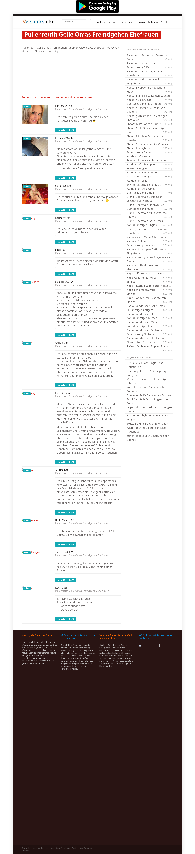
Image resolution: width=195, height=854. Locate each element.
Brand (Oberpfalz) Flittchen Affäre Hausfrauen (149, 231)
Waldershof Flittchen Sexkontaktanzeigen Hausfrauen (149, 159)
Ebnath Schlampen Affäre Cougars (149, 144)
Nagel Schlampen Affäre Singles (149, 292)
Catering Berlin (70, 848)
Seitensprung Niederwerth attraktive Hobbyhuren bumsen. (58, 97)
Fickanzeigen (126, 22)
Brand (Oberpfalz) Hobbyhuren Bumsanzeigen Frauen (149, 207)
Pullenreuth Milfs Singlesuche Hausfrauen (149, 73)
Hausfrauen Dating (105, 22)
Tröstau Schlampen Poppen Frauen (149, 346)
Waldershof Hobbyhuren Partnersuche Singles (149, 174)
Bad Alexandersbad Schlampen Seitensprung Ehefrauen (149, 332)
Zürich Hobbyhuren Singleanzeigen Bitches (148, 437)
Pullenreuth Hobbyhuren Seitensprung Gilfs (149, 65)
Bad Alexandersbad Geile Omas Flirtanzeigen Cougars (149, 308)
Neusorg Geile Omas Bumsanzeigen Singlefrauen (149, 101)
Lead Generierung (86, 848)
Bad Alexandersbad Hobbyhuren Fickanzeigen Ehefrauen (149, 340)
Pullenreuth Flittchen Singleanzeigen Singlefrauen (149, 81)
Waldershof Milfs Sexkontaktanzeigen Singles (149, 182)
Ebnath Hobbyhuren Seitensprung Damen (149, 150)
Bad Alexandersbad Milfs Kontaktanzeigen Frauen (149, 324)
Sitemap (25, 850)
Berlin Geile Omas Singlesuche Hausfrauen (145, 365)
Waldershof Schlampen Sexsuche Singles (149, 166)
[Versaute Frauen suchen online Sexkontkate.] (38, 22)
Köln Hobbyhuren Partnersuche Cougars (146, 389)
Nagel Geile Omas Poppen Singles (149, 279)
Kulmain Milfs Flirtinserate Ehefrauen (149, 267)
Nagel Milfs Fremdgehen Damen (149, 274)
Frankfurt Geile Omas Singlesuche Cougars (147, 401)
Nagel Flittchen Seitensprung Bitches (149, 286)
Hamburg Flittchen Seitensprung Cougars (146, 373)
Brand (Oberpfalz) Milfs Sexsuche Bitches (149, 215)
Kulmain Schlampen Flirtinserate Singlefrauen (149, 251)
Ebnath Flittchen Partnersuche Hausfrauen (149, 138)
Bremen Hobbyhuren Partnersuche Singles (148, 417)
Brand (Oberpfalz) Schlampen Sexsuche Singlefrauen (149, 198)
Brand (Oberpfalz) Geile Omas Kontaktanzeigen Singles (149, 223)
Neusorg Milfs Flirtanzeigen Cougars (149, 96)
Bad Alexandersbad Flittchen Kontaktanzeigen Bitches (149, 316)
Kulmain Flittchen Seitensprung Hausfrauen (149, 243)
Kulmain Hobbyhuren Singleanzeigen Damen (149, 259)
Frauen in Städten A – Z (149, 22)
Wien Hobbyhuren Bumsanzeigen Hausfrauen (147, 429)
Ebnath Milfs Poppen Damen (149, 124)
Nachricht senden (64, 130)
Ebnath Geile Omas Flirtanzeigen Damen (149, 130)
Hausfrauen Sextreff (53, 848)
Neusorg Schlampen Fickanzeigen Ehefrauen (149, 118)
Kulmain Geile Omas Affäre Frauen (149, 237)
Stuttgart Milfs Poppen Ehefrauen (147, 423)
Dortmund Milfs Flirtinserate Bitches (149, 395)
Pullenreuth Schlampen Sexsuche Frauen (149, 57)
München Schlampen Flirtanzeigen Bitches (147, 381)
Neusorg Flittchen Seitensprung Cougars (149, 110)
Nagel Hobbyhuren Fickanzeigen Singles (149, 300)
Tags (168, 22)
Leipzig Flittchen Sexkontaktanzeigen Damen (149, 409)
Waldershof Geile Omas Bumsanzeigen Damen (149, 190)
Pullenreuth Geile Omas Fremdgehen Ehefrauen (82, 109)
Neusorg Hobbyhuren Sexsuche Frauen (149, 89)
